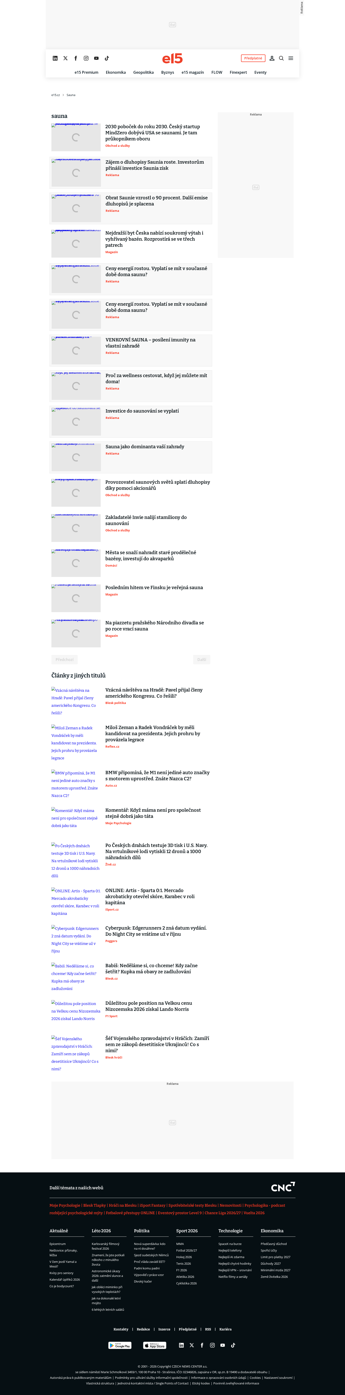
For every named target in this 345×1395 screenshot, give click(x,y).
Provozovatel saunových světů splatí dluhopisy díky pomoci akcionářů (157, 485)
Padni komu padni (147, 1268)
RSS (208, 1329)
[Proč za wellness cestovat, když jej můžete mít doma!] (76, 386)
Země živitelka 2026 (274, 1277)
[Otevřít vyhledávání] (281, 58)
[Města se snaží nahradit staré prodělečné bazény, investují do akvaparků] (76, 563)
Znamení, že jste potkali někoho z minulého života (108, 1260)
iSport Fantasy (152, 1205)
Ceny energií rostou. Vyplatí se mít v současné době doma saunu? (156, 271)
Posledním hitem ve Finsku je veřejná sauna (154, 587)
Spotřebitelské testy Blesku (193, 1205)
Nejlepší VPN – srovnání (235, 1270)
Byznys (167, 72)
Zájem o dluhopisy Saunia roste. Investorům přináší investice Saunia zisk (155, 165)
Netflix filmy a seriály (233, 1277)
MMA (180, 1244)
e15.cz (55, 95)
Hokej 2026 (184, 1257)
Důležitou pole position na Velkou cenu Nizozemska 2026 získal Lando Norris (148, 1006)
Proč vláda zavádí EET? (149, 1262)
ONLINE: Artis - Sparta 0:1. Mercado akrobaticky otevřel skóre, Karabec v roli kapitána (150, 896)
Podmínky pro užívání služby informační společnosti (151, 1378)
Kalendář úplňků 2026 (65, 1279)
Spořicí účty (269, 1250)
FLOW (216, 72)
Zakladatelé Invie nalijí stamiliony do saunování (146, 520)
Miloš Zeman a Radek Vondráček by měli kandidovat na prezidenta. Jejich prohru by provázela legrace (152, 733)
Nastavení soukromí (278, 1378)
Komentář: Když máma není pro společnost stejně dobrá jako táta (153, 813)
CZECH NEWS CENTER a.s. (189, 1366)
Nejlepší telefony (230, 1250)
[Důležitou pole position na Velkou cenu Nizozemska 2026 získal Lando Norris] (76, 1014)
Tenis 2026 (183, 1263)
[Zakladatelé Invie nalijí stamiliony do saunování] (76, 528)
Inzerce (164, 1329)
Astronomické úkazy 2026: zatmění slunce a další (107, 1276)
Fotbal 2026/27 (186, 1250)
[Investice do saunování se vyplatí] (76, 422)
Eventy (260, 72)
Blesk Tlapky (94, 1205)
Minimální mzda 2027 (275, 1270)
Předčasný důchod (274, 1244)
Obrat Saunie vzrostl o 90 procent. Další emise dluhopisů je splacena (157, 201)
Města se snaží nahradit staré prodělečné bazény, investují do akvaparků (150, 555)
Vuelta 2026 (254, 1213)
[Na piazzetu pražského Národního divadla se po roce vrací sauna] (76, 633)
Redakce (143, 1329)
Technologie (230, 1230)
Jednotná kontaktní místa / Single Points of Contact (153, 1383)
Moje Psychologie (65, 1205)
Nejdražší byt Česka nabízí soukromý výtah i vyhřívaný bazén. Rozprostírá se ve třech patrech (154, 239)
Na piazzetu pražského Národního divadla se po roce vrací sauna (154, 626)
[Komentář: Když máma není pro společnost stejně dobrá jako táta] (76, 821)
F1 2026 (181, 1270)
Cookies (255, 1378)
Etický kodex (201, 1383)
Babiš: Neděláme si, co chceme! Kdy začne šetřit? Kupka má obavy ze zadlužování (151, 968)
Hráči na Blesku (123, 1205)
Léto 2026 (101, 1230)
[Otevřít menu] (290, 58)
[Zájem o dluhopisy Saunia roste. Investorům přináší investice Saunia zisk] (76, 173)
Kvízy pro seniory (61, 1273)
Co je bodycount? (62, 1286)
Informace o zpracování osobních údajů (218, 1378)
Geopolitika (143, 72)
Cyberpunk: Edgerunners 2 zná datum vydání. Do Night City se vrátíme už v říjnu (156, 931)
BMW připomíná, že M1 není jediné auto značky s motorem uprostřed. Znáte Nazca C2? (157, 775)
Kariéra (225, 1329)
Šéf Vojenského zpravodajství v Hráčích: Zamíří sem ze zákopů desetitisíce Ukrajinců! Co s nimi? (157, 1044)
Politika (142, 1230)
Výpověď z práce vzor (149, 1275)
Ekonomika (116, 72)
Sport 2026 (187, 1230)
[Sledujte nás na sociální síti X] (65, 58)
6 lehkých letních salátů (108, 1309)
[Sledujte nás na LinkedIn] (55, 58)
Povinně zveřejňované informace (236, 1383)
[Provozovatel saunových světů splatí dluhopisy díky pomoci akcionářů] (76, 493)
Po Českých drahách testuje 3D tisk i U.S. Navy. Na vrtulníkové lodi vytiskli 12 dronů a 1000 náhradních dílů (156, 851)
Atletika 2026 (185, 1277)
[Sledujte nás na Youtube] (96, 58)
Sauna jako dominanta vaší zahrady (145, 446)
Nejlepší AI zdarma (231, 1257)
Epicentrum (58, 1244)
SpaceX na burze (230, 1244)
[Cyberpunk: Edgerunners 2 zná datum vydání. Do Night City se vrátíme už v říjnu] (76, 940)
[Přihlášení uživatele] (272, 58)
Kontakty (121, 1329)
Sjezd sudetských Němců (151, 1255)
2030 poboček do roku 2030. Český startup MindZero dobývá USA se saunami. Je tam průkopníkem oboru (152, 133)
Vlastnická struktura (100, 1383)
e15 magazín (193, 72)
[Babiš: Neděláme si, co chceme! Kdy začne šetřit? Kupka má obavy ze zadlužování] (76, 977)
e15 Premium (86, 72)
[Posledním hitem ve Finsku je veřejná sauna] (76, 598)
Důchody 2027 (271, 1263)
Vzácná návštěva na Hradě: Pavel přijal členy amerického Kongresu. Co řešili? (154, 693)
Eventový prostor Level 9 (180, 1213)
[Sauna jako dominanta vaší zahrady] (76, 457)
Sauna (71, 95)
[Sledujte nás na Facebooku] (76, 58)
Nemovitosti (231, 1205)
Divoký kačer (143, 1281)
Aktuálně (59, 1230)
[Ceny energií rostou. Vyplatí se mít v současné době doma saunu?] (76, 279)
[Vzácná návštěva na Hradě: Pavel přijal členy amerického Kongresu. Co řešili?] (76, 702)
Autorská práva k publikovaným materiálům (80, 1378)
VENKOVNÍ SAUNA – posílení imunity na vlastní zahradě (151, 343)
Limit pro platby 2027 (275, 1257)
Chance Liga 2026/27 (223, 1213)
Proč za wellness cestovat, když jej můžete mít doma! (156, 378)
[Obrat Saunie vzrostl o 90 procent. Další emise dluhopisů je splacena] (76, 208)
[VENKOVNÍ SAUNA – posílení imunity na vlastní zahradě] (76, 350)
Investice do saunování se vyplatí (142, 411)
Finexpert (238, 72)
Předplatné (188, 1329)
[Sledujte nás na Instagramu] (86, 58)
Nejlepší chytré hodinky (234, 1263)
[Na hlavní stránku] (172, 58)
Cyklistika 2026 (186, 1283)
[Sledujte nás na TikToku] (107, 58)
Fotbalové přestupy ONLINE (130, 1213)
